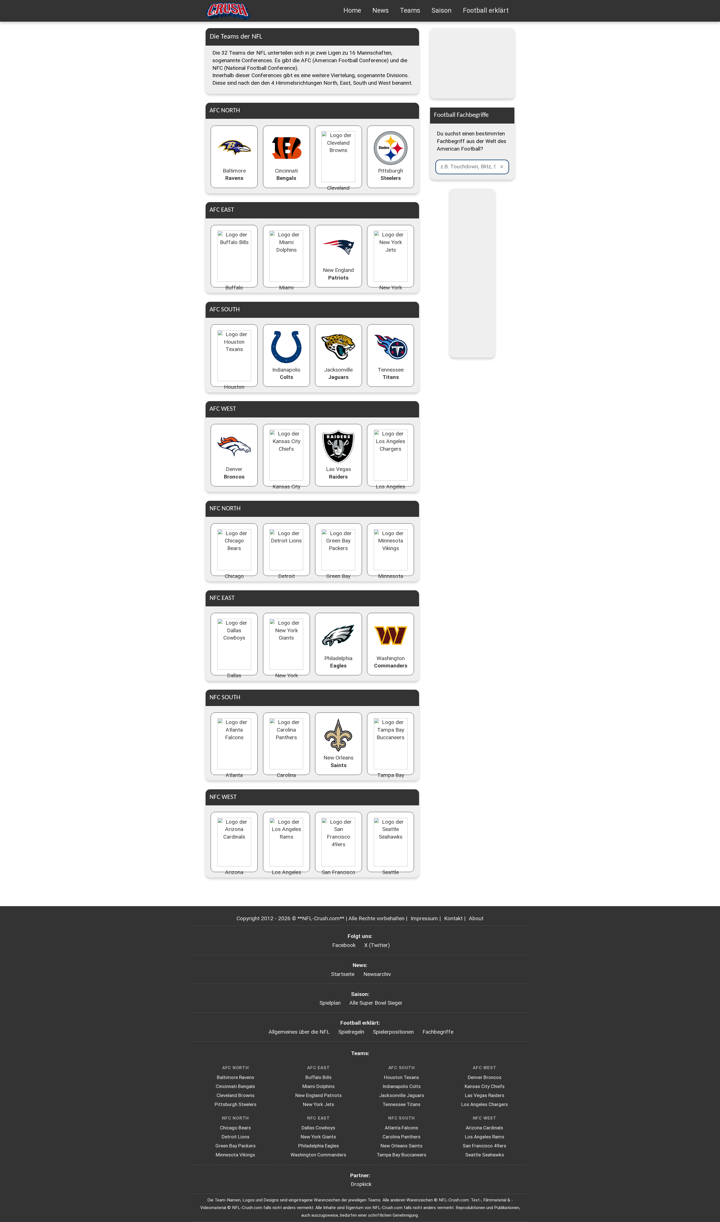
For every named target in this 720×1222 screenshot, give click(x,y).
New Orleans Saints (401, 1146)
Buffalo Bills (318, 1077)
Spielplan (330, 1003)
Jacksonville (338, 374)
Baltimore (234, 174)
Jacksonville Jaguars (401, 1095)
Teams (410, 10)
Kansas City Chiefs (485, 1086)
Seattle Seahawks (484, 1155)
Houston (234, 391)
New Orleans (338, 761)
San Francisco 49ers (484, 1146)
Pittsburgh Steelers (235, 1104)
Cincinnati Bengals (235, 1086)
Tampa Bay (390, 779)
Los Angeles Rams (484, 1137)
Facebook (344, 945)
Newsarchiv (377, 974)
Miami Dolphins (318, 1086)
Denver (234, 473)
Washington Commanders (318, 1155)
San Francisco (338, 876)
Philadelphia (338, 662)
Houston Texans (401, 1077)
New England (338, 274)
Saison (441, 10)
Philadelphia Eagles (318, 1146)
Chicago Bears (235, 1128)
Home (352, 10)
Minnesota (390, 580)
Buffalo (234, 291)
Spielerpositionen (393, 1032)
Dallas (234, 679)
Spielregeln (351, 1032)
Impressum (424, 918)
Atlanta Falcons (401, 1128)
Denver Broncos (484, 1077)
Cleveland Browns (236, 1095)
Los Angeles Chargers (484, 1104)
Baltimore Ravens (235, 1077)
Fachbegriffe (437, 1032)
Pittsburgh (390, 174)
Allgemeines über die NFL (299, 1032)
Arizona (234, 876)
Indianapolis (286, 374)
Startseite (342, 974)
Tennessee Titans (401, 1104)
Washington (390, 662)
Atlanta (234, 779)
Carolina (286, 779)
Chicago (234, 580)
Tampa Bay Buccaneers (401, 1155)
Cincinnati (286, 174)
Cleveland (338, 192)
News (380, 10)
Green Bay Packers (235, 1146)
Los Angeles (390, 490)
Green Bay (338, 580)
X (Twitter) (377, 945)
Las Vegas (338, 473)
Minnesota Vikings (235, 1155)
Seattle (390, 876)
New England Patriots (318, 1095)
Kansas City (286, 490)
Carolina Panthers (401, 1137)
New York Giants (318, 1137)
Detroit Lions (235, 1137)
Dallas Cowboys (318, 1128)
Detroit (286, 580)
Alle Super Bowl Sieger (375, 1003)
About (476, 918)
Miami (286, 291)
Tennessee (391, 374)
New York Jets (318, 1104)
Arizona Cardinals (484, 1128)
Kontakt (453, 918)
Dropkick (361, 1184)
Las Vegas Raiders (484, 1095)
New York (390, 291)
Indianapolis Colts (401, 1086)
